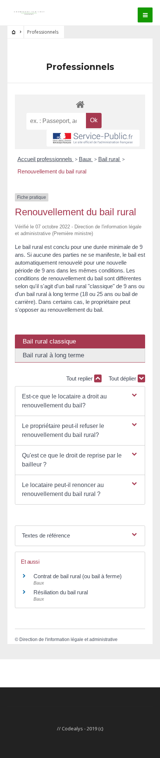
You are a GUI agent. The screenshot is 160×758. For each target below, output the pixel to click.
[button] (79, 401)
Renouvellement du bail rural (51, 171)
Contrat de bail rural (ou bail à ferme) (77, 576)
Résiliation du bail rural (60, 592)
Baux (86, 159)
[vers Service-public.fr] (93, 138)
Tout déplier (123, 378)
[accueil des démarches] (80, 104)
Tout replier (80, 378)
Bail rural (109, 159)
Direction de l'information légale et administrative (68, 639)
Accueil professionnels (45, 159)
